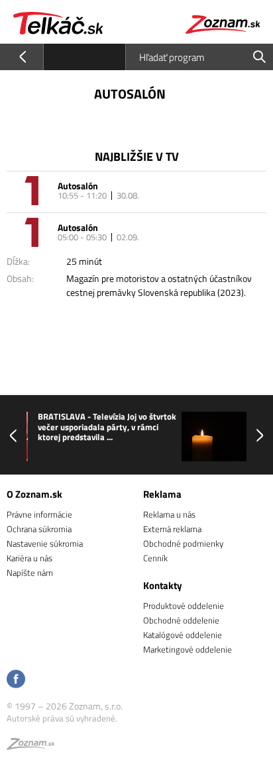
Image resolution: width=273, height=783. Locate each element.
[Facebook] (16, 680)
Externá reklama (172, 528)
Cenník (155, 558)
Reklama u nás (169, 514)
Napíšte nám (30, 572)
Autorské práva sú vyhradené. (62, 718)
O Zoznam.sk (34, 494)
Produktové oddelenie (183, 605)
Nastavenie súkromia (45, 543)
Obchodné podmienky (183, 543)
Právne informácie (39, 514)
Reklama (162, 494)
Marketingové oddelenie (187, 649)
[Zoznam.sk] (30, 746)
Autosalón (78, 186)
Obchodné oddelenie (181, 620)
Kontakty (162, 585)
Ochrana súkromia (39, 528)
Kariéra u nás (29, 558)
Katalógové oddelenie (182, 634)
